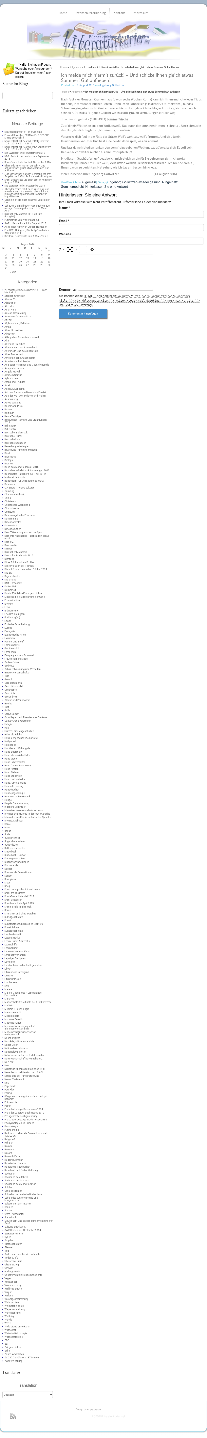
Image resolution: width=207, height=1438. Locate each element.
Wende (8, 1319)
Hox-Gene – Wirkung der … (18, 748)
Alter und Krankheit (14, 344)
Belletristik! (10, 429)
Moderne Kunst (12, 1022)
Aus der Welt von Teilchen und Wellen (25, 395)
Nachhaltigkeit (12, 1038)
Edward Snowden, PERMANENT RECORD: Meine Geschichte (27, 136)
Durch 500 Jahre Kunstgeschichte (23, 593)
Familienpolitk (12, 648)
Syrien (7, 1237)
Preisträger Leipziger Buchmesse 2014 (25, 1119)
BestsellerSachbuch (15, 443)
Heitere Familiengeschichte (19, 731)
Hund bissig (11, 758)
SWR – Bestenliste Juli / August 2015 (25, 223)
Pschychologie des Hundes (19, 1123)
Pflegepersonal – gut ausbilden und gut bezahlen (25, 1097)
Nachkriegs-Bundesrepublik (19, 1041)
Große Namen (11, 714)
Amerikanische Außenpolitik (19, 357)
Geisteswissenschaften (17, 672)
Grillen (7, 710)
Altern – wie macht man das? (20, 347)
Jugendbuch (11, 844)
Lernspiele (9, 961)
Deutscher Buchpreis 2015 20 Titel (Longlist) (23, 215)
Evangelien (10, 631)
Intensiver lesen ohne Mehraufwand (23, 810)
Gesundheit (10, 696)
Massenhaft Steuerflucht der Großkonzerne (27, 1002)
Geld (6, 676)
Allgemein (9, 333)
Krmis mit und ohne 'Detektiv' (20, 913)
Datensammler (12, 522)
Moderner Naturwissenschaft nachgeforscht (20, 1033)
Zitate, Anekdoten (14, 1354)
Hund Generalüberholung (18, 765)
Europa (8, 627)
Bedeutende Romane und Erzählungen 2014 (25, 421)
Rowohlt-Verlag (12, 1156)
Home (63, 13)
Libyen (7, 968)
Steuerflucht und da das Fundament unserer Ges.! (28, 1222)
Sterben (8, 1210)
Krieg (7, 886)
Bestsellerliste (12, 439)
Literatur (9, 975)
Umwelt (8, 1268)
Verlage (8, 1295)
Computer (9, 511)
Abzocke (9, 306)
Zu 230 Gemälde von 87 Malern (21, 1357)
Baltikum (9, 413)
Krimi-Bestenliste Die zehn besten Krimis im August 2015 (28, 181)
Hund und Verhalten (15, 779)
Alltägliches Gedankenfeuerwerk (21, 337)
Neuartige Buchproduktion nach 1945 (24, 1069)
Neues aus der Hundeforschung (21, 1075)
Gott (6, 707)
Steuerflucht (10, 1217)
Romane (9, 1149)
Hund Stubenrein (13, 775)
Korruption (10, 879)
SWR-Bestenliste (13, 1233)
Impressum (140, 13)
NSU (6, 1082)
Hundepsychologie (14, 793)
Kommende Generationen (18, 872)
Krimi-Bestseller (13, 899)
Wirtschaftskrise (13, 1337)
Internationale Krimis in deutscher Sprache (27, 817)
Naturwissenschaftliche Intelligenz (23, 1058)
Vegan (8, 1278)
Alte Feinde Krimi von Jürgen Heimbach (25, 226)
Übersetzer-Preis (13, 1261)
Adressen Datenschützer (18, 316)
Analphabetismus (14, 368)
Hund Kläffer (11, 769)
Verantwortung (12, 1285)
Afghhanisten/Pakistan (17, 323)
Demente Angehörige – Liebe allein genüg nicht (27, 537)
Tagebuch (9, 1240)
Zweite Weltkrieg (13, 1361)
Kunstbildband (12, 927)
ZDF (6, 1340)
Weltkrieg (9, 1316)
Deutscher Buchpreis (15, 552)
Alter (7, 340)
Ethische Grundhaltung (17, 624)
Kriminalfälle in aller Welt (18, 906)
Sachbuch (9, 1173)
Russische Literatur (15, 1163)
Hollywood (10, 741)
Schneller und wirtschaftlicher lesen (23, 1194)
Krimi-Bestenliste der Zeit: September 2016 (27, 162)
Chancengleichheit (14, 494)
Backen (8, 409)
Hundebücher (11, 789)
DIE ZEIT (9, 572)
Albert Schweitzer (13, 330)
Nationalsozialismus (16, 1048)
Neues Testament (14, 1079)
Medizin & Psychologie (16, 1009)
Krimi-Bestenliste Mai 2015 (19, 896)
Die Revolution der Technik (19, 565)
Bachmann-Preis (13, 406)
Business (9, 484)
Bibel (7, 453)
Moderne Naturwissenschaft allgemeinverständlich (20, 1027)
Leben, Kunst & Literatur (17, 941)
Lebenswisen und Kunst (17, 951)
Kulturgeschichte (13, 917)
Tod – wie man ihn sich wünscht (22, 1254)
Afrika (7, 326)
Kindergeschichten (14, 858)
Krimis (8, 910)
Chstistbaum (11, 508)
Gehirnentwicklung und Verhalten (22, 669)
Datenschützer (12, 529)
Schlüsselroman (13, 1190)
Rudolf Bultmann (13, 1160)
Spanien (8, 1207)
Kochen (8, 868)
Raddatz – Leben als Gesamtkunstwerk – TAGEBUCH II (27, 1134)
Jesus (7, 831)
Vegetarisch (11, 1281)
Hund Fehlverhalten (14, 762)
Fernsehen (10, 652)
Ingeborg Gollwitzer (14, 806)
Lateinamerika (12, 937)
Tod (6, 1250)
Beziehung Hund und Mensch (20, 449)
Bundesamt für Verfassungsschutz (24, 480)
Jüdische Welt (12, 837)
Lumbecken (10, 982)
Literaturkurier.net (96, 45)
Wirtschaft (10, 1330)
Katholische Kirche (14, 848)
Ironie (7, 824)
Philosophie (10, 1102)
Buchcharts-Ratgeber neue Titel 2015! (25, 474)
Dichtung (9, 559)
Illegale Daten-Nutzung (16, 803)
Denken (8, 548)
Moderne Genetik (13, 1019)
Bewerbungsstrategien (16, 446)
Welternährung (12, 1312)
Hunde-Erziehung (13, 786)
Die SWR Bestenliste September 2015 (24, 185)
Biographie (10, 456)
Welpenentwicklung (14, 1309)
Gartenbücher (11, 662)
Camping (9, 491)
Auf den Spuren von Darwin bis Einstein (25, 392)
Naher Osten (11, 1044)
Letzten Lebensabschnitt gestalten (23, 965)
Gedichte (9, 665)
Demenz (9, 541)
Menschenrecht (12, 1012)
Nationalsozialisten (15, 1051)
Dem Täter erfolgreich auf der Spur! (23, 532)
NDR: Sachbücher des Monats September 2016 (26, 157)
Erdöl (7, 607)
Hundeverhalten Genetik (17, 796)
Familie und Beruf (14, 641)
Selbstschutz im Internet (17, 1203)
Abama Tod (10, 299)
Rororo (8, 1153)
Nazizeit (9, 1062)
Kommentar (68, 289)
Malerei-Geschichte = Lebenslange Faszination (22, 994)
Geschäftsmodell (13, 686)
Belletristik (10, 425)
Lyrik (6, 986)
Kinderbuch (10, 851)
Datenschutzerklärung (90, 13)
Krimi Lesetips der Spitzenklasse (22, 889)
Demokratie (10, 545)
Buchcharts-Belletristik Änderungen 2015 (27, 470)
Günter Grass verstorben (17, 720)
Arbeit (7, 385)
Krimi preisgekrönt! (14, 893)
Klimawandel (11, 865)
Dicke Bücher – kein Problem (19, 562)
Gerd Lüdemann (13, 683)
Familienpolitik (12, 645)
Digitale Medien (12, 576)
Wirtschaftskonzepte (15, 1333)
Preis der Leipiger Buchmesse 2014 (23, 1109)
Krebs (7, 882)
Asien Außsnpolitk (14, 388)
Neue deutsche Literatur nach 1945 (23, 1072)
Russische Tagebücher (17, 1166)
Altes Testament (13, 354)
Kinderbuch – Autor (14, 855)
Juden (7, 834)
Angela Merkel (12, 371)
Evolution (9, 638)
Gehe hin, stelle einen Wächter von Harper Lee (27, 201)
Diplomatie (10, 579)
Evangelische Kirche (15, 634)
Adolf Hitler (10, 309)
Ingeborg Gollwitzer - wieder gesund (135, 182)
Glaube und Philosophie (17, 700)
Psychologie (11, 1126)
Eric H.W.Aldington (14, 614)
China (7, 498)
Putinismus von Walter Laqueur (21, 220)
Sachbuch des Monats (16, 1180)
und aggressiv (12, 1271)
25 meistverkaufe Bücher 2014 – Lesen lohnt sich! (25, 291)
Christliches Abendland (17, 505)
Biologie (8, 460)
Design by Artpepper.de (88, 1409)
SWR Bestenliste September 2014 (22, 1230)
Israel (7, 827)
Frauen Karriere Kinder (16, 658)
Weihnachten (11, 1302)
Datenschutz (11, 525)
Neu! (6, 1065)
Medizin (8, 1005)
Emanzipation (12, 600)
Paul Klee (9, 1089)
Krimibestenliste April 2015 (19, 903)
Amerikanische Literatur (17, 361)
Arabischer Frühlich (14, 382)
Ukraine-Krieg (11, 1264)
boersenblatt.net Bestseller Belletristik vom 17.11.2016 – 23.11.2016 (27, 148)
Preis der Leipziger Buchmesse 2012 (24, 1112)
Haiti (7, 727)
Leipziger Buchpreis (15, 958)
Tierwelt (8, 1247)
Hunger (8, 800)
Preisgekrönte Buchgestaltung (21, 1116)
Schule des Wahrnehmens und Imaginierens (21, 1199)
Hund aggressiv (13, 751)
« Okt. (13, 272)
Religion (8, 1142)
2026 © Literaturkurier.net (108, 1416)
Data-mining (11, 518)
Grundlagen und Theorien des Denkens (25, 717)
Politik (7, 1105)
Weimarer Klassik (14, 1306)
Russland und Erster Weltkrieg (21, 1170)
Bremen (8, 463)
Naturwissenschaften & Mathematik (24, 1055)
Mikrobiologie (11, 1015)
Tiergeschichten (13, 1244)
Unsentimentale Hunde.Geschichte (23, 1275)
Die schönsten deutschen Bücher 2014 (25, 569)
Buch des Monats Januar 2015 (21, 467)
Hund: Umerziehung (15, 782)
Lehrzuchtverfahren (15, 955)
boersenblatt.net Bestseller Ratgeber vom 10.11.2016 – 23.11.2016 (26, 142)
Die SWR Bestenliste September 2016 (24, 152)
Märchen (9, 998)
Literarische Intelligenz (16, 972)
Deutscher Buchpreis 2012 (18, 555)
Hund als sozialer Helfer (17, 755)
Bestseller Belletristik (15, 432)
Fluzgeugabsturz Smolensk (19, 655)
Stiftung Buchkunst (15, 1226)
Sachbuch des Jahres (16, 1177)
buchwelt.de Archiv (14, 477)
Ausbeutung (11, 399)
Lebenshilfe (10, 944)
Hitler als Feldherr (13, 734)
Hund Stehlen (11, 772)
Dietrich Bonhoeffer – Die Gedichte (23, 131)
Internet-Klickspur (13, 820)
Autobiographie (12, 402)
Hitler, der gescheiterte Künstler (21, 738)
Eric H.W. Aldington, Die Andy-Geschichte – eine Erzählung (27, 231)
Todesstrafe (11, 1257)
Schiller (8, 1187)
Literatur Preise (12, 979)
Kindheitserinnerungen (16, 862)
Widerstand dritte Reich (17, 1326)
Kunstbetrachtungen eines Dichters (23, 924)
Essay (7, 621)
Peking (8, 1093)
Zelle (7, 1350)
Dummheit (10, 590)
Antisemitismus (13, 375)
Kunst (7, 920)
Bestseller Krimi (13, 436)
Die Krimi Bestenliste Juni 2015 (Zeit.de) (26, 236)
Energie (8, 603)
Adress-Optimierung (15, 313)
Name (63, 207)
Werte (7, 1323)
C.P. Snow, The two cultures (19, 487)
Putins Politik (11, 1130)
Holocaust (10, 745)
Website (65, 234)
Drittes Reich (11, 586)
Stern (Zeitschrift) (14, 1214)
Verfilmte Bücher (13, 1288)
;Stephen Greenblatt (14, 295)
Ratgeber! (9, 1139)
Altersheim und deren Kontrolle (21, 351)
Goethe (8, 703)
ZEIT (7, 1343)
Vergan (8, 1292)
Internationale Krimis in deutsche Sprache (27, 813)
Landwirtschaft (12, 934)
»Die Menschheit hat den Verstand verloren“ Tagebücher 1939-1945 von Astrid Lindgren (28, 175)
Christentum (11, 501)
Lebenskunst (11, 948)
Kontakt (119, 13)
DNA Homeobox (13, 583)
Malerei (8, 989)
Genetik (8, 679)
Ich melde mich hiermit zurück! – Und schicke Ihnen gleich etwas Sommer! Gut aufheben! (26, 168)
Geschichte (10, 689)
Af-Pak (8, 320)
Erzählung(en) (12, 617)
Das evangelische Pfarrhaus (19, 515)
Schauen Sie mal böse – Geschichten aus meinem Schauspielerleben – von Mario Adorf (27, 208)
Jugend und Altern (14, 841)
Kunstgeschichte (13, 930)
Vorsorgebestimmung (16, 1299)
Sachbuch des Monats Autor (20, 1184)
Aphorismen (11, 378)
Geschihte (9, 693)
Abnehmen (10, 302)
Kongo (8, 875)
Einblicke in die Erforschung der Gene (24, 596)
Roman (8, 1146)
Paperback (10, 1086)
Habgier (8, 724)
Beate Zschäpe (12, 416)
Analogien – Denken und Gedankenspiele (26, 364)
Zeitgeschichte (12, 1347)
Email (63, 221)
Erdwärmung (11, 610)
